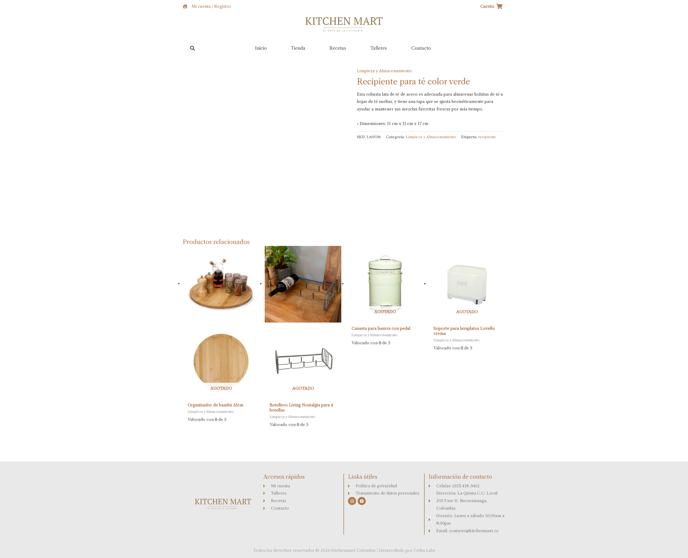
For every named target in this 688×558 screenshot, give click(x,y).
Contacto (421, 48)
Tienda (298, 48)
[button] (192, 48)
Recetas (337, 48)
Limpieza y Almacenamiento (384, 70)
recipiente (487, 137)
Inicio (261, 48)
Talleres (378, 48)
